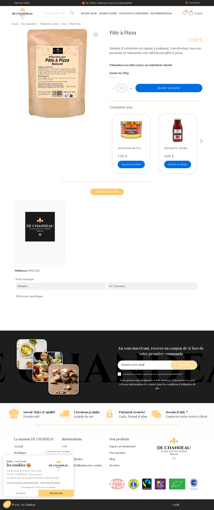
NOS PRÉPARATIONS (161, 13)
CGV (64, 446)
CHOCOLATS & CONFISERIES (133, 13)
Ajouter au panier (168, 88)
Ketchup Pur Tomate (175, 148)
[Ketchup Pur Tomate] (188, 128)
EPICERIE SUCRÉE (108, 13)
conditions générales (143, 374)
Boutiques (20, 452)
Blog (112, 459)
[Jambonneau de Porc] (141, 128)
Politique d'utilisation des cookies (82, 465)
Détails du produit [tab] (107, 191)
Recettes (115, 465)
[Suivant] (201, 141)
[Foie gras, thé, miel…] (71, 12)
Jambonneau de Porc (129, 148)
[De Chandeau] (22, 13)
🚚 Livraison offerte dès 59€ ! (107, 3)
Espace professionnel (123, 446)
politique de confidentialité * (170, 374)
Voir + (113, 77)
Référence (21, 271)
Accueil (18, 446)
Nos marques (117, 452)
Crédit (175, 504)
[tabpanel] (57, 74)
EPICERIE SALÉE (89, 13)
